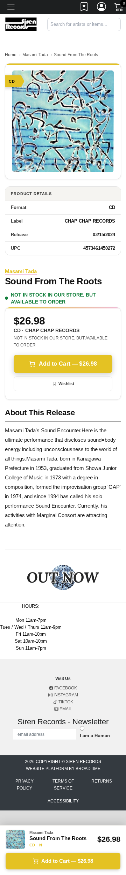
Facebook (65, 688)
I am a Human (95, 735)
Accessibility (63, 801)
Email (65, 708)
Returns (101, 781)
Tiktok (65, 702)
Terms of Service (63, 785)
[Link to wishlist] (84, 8)
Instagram (65, 695)
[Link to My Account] (102, 8)
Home (10, 54)
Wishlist (66, 383)
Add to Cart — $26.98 (68, 364)
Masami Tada (35, 54)
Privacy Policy (24, 785)
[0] (119, 8)
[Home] (21, 24)
